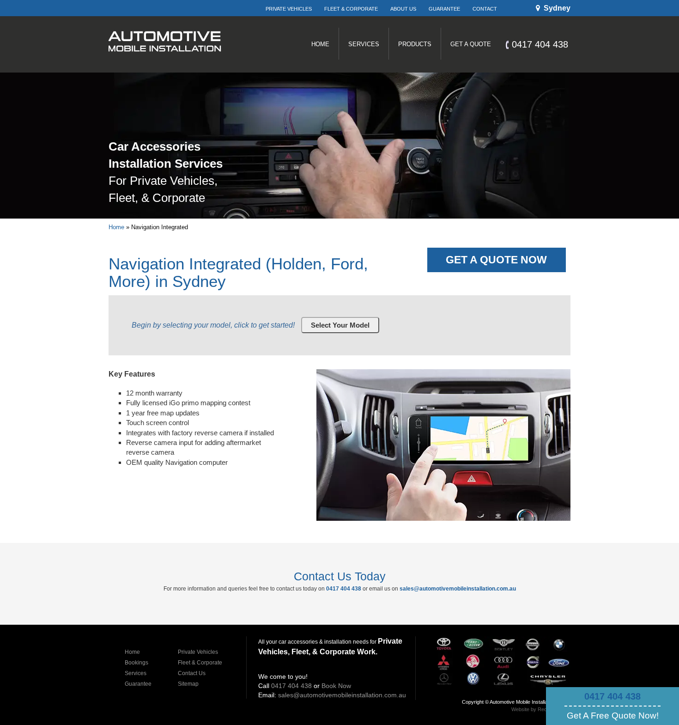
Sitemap (188, 684)
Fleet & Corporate (351, 9)
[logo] (165, 64)
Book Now (336, 685)
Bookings (136, 662)
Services (135, 673)
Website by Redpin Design (540, 709)
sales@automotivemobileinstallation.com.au (458, 588)
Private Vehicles (289, 9)
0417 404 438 (612, 696)
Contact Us (192, 673)
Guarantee (444, 9)
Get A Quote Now (496, 260)
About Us (403, 9)
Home (116, 227)
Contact (485, 9)
